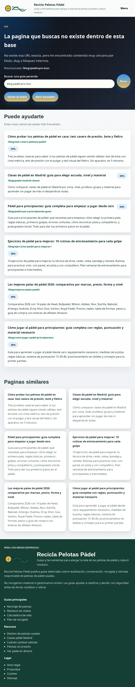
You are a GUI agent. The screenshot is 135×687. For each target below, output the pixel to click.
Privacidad (13, 669)
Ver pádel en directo (19, 651)
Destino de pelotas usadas (23, 633)
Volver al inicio (17, 97)
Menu (124, 8)
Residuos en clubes (19, 611)
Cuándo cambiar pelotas (22, 642)
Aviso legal (13, 665)
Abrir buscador (45, 97)
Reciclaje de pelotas (19, 606)
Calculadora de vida (19, 615)
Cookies (12, 673)
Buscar (123, 81)
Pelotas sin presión (19, 646)
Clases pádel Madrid (19, 638)
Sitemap (12, 678)
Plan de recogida (17, 619)
